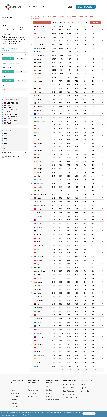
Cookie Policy (27, 415)
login (70, 7)
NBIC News (49, 387)
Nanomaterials (15, 393)
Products (14, 400)
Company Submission (70, 384)
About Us (84, 384)
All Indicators (32, 396)
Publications (50, 396)
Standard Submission (70, 397)
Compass (49, 393)
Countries (31, 387)
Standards (14, 403)
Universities (14, 406)
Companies (14, 387)
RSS (82, 394)
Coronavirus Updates (52, 400)
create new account (86, 7)
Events (13, 390)
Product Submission (69, 388)
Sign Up (83, 388)
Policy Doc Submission (70, 394)
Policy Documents (16, 396)
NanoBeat (49, 390)
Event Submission (69, 391)
